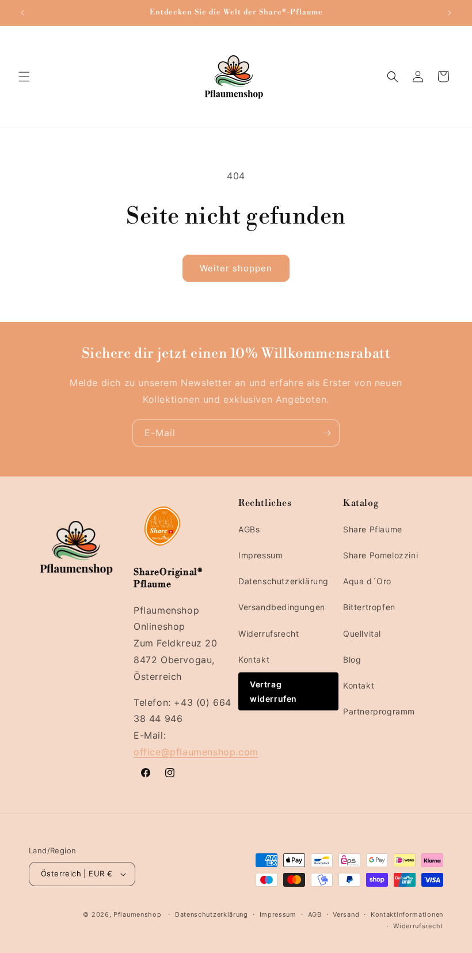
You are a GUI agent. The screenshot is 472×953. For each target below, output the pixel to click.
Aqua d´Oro (367, 581)
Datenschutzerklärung (283, 581)
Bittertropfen (369, 607)
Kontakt (253, 659)
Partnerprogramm (379, 711)
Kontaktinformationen (407, 914)
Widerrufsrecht (268, 633)
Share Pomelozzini (380, 555)
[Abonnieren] (326, 433)
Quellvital (362, 633)
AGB (315, 914)
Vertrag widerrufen (273, 691)
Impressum (260, 555)
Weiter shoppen (236, 268)
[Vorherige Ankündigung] (22, 12)
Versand (346, 914)
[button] (24, 76)
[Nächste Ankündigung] (449, 12)
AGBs (249, 529)
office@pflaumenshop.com (196, 752)
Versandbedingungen (281, 607)
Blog (352, 659)
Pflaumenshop (137, 914)
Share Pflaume (372, 529)
